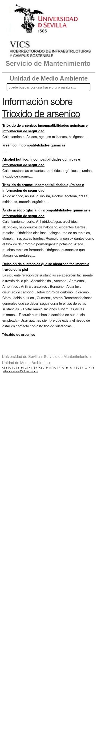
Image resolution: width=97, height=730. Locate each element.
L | (43, 367)
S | (71, 367)
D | (15, 367)
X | (86, 367)
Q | (63, 367)
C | (11, 367)
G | (26, 367)
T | (75, 367)
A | (3, 367)
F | (22, 367)
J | (36, 367)
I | (33, 367)
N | (52, 367)
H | (30, 367)
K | (40, 367)
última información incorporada (20, 371)
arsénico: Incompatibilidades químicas (33, 145)
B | (7, 367)
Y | (90, 367)
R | (67, 367)
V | (83, 367)
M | (47, 367)
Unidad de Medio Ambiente (49, 78)
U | (79, 367)
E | (18, 367)
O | (56, 367)
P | (59, 367)
